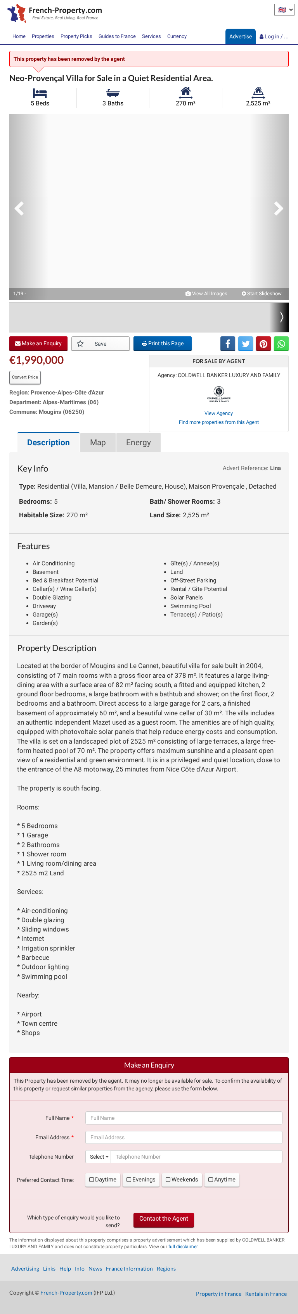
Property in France (218, 1293)
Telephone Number (51, 1157)
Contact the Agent (163, 1218)
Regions (166, 1268)
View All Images (209, 293)
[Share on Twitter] (245, 343)
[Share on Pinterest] (263, 343)
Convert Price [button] (25, 377)
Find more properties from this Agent (219, 422)
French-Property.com (66, 1292)
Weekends (185, 1179)
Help (65, 1268)
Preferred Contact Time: (45, 1180)
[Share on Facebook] (227, 343)
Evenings (144, 1179)
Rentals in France (266, 1293)
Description (48, 442)
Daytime (105, 1179)
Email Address (52, 1137)
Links (49, 1268)
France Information (129, 1268)
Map (98, 442)
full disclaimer (183, 1246)
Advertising (25, 1268)
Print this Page (165, 343)
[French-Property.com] (52, 14)
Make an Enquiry (41, 343)
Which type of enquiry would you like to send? (73, 1221)
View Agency (218, 413)
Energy (138, 442)
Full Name (57, 1118)
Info (80, 1268)
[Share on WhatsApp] (281, 343)
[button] (28, 207)
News (95, 1268)
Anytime (225, 1179)
